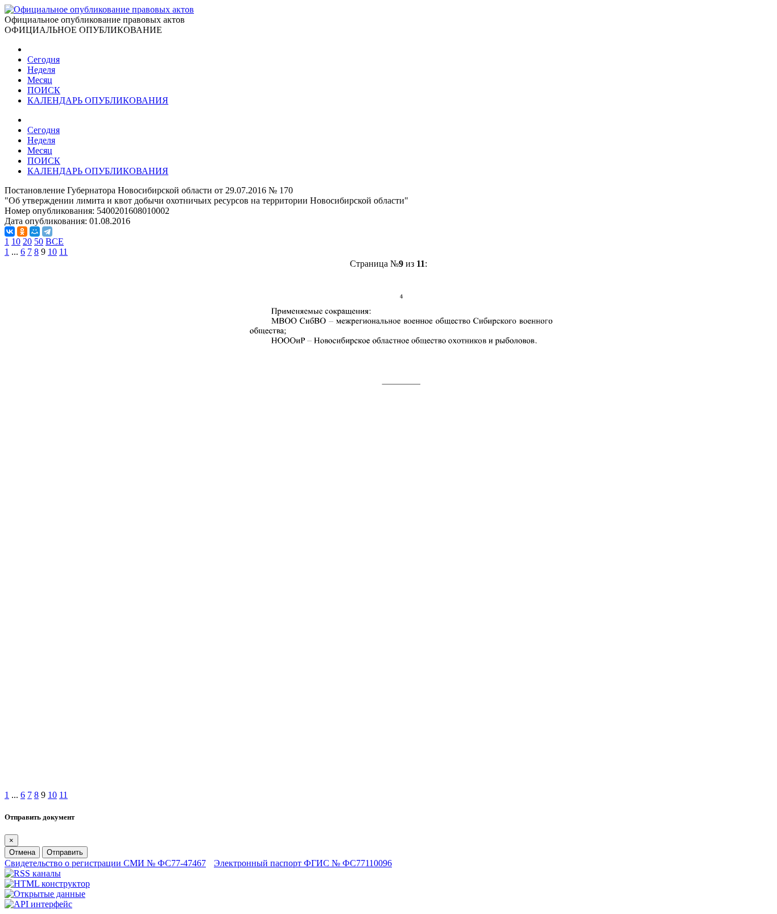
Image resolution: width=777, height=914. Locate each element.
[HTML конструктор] (47, 883)
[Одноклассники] (22, 231)
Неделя (41, 70)
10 (15, 241)
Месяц (39, 80)
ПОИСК (43, 90)
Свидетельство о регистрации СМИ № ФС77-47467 (105, 863)
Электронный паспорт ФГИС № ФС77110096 (303, 863)
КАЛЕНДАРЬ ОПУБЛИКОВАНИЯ (97, 100)
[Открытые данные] (45, 894)
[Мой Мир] (35, 231)
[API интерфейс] (38, 904)
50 (38, 241)
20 (27, 241)
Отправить (65, 852)
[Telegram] (47, 231)
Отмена (22, 852)
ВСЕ (55, 241)
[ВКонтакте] (10, 231)
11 (63, 252)
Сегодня (43, 59)
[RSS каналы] (33, 873)
